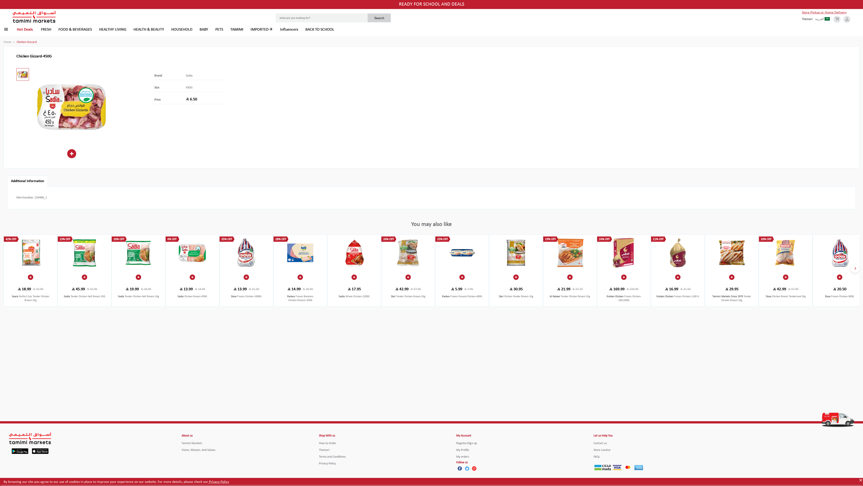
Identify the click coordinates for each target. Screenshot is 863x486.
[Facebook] (459, 468)
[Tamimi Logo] (34, 17)
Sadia (189, 75)
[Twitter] (467, 468)
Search (379, 18)
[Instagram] (474, 468)
